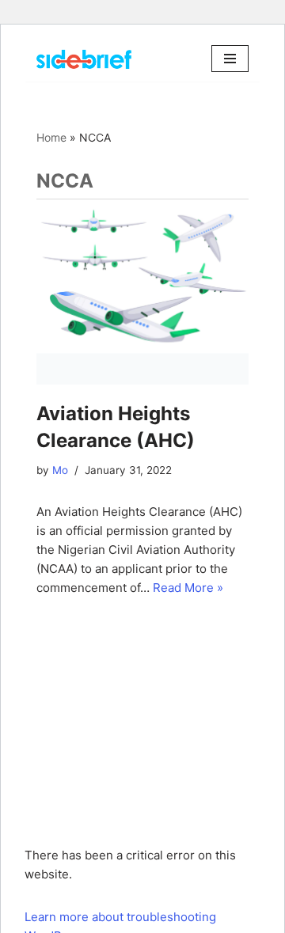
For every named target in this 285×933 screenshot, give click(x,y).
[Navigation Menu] (230, 58)
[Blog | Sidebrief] (83, 58)
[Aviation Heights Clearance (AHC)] (142, 292)
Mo (60, 470)
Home (51, 137)
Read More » (188, 587)
